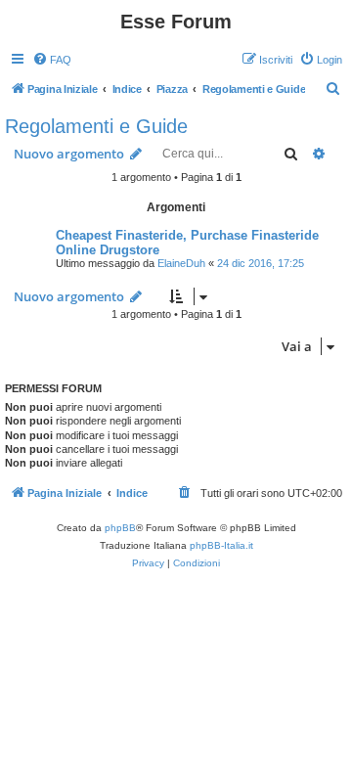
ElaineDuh (181, 263)
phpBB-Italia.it (221, 545)
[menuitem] (51, 59)
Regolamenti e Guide (96, 126)
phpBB (120, 527)
